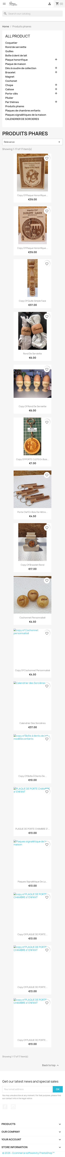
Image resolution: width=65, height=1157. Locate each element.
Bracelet (10, 72)
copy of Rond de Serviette (32, 406)
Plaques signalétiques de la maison (25, 114)
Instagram (13, 1106)
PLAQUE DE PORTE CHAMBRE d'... (32, 828)
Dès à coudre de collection (20, 68)
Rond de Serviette (32, 353)
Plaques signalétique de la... (32, 881)
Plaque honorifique (16, 59)
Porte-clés (11, 93)
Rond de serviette (15, 47)
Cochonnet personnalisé (33, 617)
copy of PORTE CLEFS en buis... (32, 459)
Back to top (51, 1065)
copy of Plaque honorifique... (32, 195)
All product (17, 36)
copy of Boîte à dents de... (32, 776)
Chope (9, 85)
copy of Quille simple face (32, 300)
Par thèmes (12, 102)
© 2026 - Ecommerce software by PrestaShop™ (28, 1153)
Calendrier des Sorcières (33, 723)
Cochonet (11, 81)
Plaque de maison (15, 64)
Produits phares (14, 106)
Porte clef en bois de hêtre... (32, 512)
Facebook (5, 1106)
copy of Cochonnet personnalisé (32, 670)
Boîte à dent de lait (16, 55)
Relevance (32, 142)
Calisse (9, 89)
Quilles (9, 51)
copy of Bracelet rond (32, 564)
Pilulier (9, 97)
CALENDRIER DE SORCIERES (22, 119)
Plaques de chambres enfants (22, 110)
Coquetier (11, 42)
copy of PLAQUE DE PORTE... (32, 934)
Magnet (9, 76)
